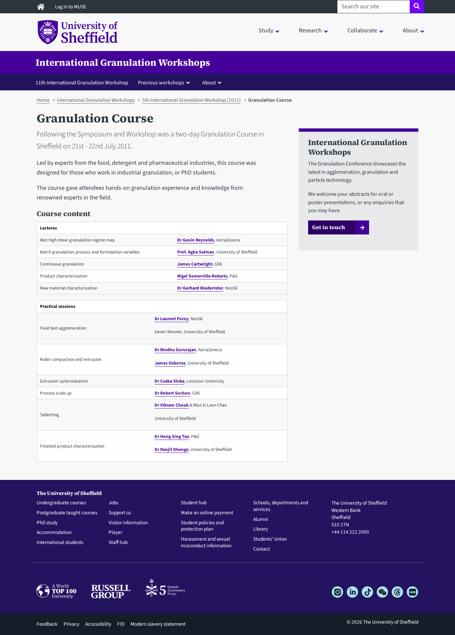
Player (115, 532)
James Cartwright (195, 264)
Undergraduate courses (61, 503)
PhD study (47, 523)
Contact (261, 549)
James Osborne (170, 363)
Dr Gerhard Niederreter (200, 288)
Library (260, 529)
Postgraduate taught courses (67, 513)
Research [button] (310, 30)
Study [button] (265, 30)
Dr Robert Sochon (172, 393)
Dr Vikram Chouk (172, 405)
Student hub (194, 503)
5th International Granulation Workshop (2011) (191, 100)
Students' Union (270, 539)
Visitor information (128, 523)
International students (60, 542)
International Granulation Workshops (123, 62)
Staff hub (118, 542)
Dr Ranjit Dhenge (172, 449)
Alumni (260, 519)
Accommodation (54, 532)
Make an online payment (207, 513)
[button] (165, 82)
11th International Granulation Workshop (82, 82)
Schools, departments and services (280, 506)
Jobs (113, 503)
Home (43, 100)
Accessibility (98, 624)
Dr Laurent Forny (172, 318)
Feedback (47, 624)
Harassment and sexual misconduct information (206, 542)
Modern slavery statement (158, 624)
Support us (120, 513)
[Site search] (417, 6)
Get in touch (328, 227)
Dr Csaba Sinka (170, 381)
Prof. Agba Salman (195, 252)
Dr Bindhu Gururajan (175, 350)
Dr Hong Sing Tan (172, 436)
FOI (121, 624)
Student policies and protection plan (202, 526)
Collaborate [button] (362, 30)
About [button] (410, 30)
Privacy (71, 624)
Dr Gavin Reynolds (195, 240)
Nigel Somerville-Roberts (202, 276)
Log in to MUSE (71, 6)
